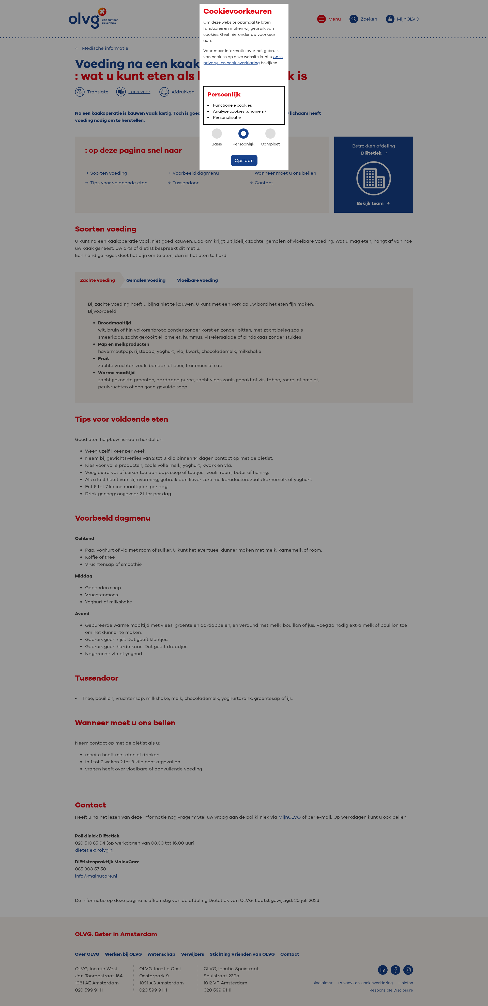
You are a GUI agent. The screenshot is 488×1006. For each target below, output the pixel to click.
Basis (216, 144)
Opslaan (244, 160)
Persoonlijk (243, 144)
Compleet (270, 144)
